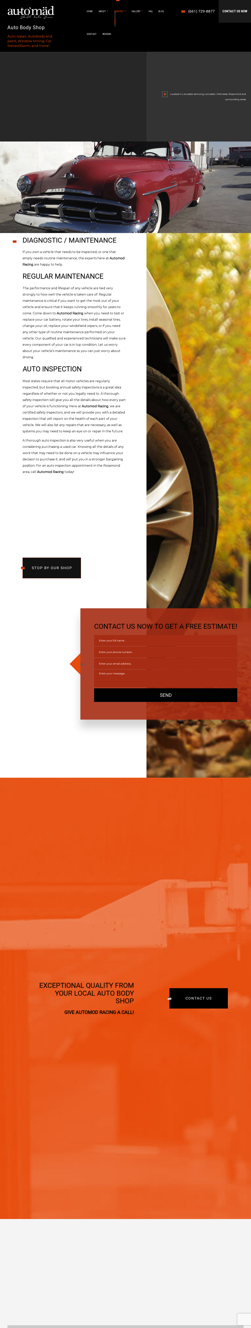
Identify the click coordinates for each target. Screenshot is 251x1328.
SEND (166, 695)
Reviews (107, 34)
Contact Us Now (234, 11)
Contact (92, 34)
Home (90, 11)
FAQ (151, 11)
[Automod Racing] (31, 12)
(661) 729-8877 (201, 11)
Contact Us (199, 998)
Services (118, 11)
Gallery (136, 11)
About (102, 11)
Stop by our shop (52, 568)
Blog (161, 11)
